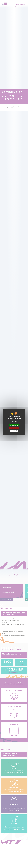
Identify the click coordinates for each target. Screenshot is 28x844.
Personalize (14, 430)
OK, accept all (14, 425)
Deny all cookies (14, 428)
